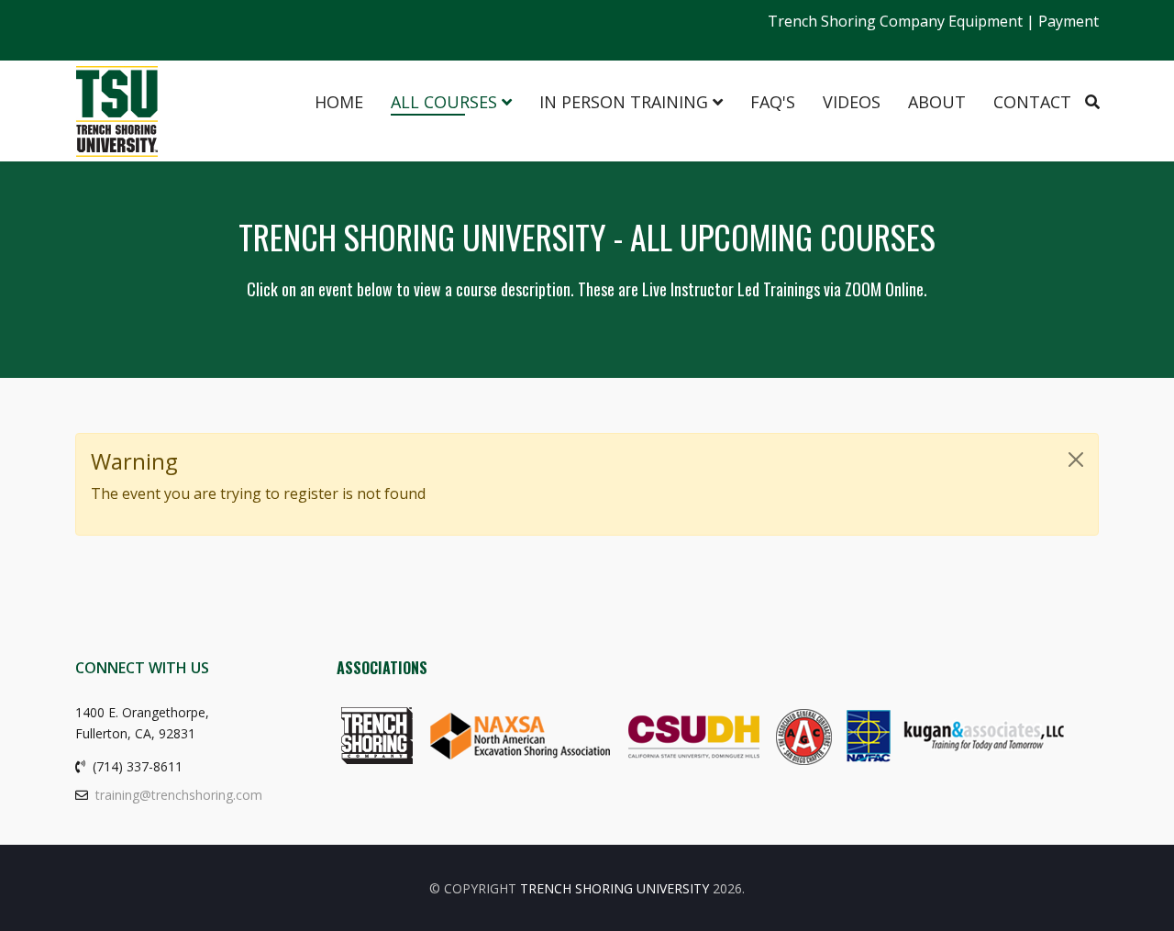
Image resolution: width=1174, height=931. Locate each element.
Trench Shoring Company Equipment (895, 21)
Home (339, 102)
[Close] (1076, 459)
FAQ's (772, 102)
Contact (1032, 102)
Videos (851, 102)
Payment (1068, 21)
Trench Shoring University (614, 888)
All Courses (444, 102)
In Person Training (623, 102)
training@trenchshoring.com (178, 795)
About (937, 102)
